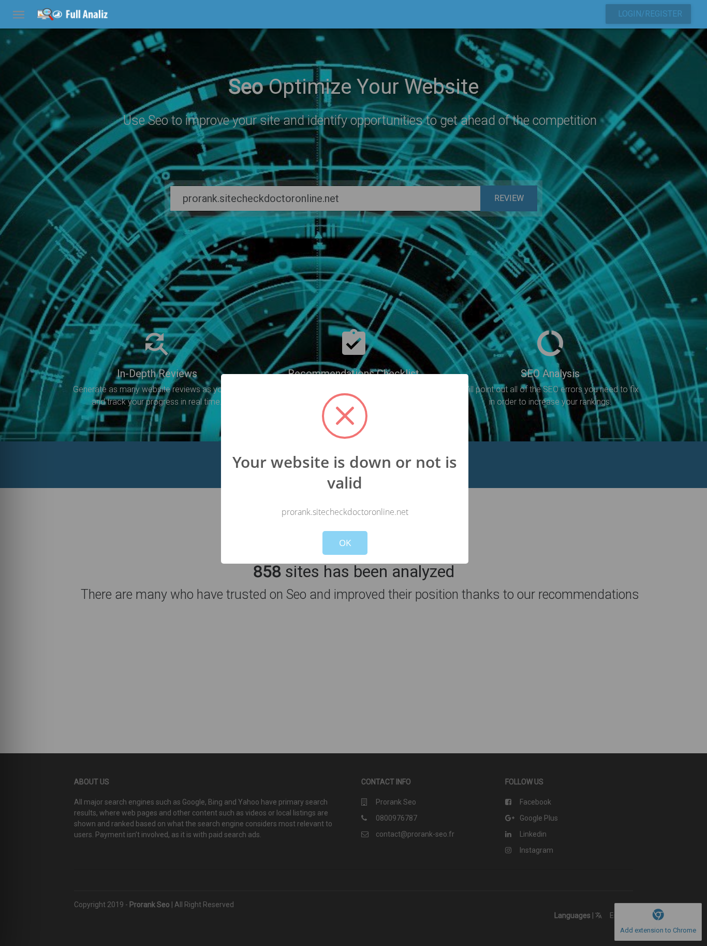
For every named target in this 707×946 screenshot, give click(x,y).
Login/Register (650, 14)
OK (345, 543)
